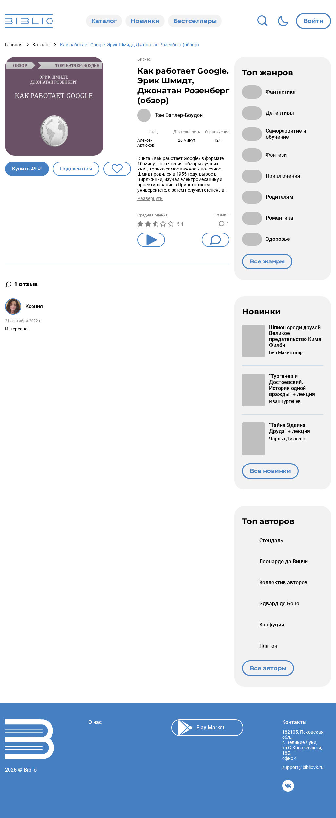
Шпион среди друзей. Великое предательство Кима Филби (295, 336)
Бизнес (144, 59)
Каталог (104, 21)
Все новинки (270, 471)
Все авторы (268, 668)
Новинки (145, 21)
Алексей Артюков (145, 143)
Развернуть (150, 198)
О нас (95, 722)
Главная (14, 44)
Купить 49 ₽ (27, 169)
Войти (314, 21)
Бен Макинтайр (286, 352)
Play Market (210, 727)
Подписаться (76, 169)
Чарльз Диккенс (287, 438)
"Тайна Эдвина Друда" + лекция (289, 428)
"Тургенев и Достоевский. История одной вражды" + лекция (292, 385)
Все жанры (267, 261)
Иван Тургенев (285, 401)
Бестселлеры (195, 21)
